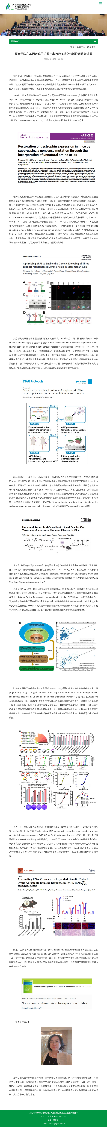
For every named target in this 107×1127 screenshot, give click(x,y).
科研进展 (91, 47)
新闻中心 (81, 47)
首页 (72, 47)
